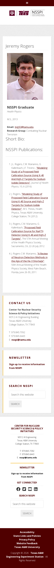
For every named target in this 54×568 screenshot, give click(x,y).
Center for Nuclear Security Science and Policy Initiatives (27, 17)
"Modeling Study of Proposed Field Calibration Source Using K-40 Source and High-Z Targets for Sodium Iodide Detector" (29, 201)
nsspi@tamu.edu (21, 339)
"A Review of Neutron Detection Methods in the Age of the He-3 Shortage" (29, 257)
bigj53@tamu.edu (24, 127)
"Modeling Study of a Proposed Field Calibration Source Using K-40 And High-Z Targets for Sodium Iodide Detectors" (29, 175)
